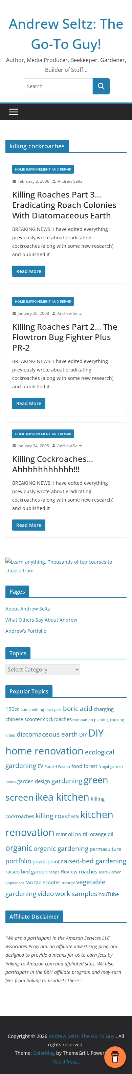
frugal (103, 766)
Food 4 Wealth (57, 766)
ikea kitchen (62, 797)
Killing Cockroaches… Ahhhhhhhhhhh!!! (52, 464)
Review (69, 871)
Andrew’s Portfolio (25, 631)
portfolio (18, 860)
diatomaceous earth (47, 734)
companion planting (91, 719)
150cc (12, 709)
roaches (88, 871)
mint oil (65, 834)
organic (18, 848)
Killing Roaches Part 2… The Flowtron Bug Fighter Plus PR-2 (64, 337)
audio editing (32, 709)
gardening (66, 780)
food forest (84, 766)
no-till (82, 834)
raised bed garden (26, 871)
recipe (54, 872)
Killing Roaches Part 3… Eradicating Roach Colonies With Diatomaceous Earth (64, 205)
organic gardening (61, 848)
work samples (76, 893)
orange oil (101, 834)
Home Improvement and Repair (43, 169)
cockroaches (57, 719)
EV (40, 766)
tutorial (68, 883)
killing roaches (57, 815)
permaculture (105, 849)
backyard (53, 709)
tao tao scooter (42, 882)
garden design (33, 781)
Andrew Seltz (70, 181)
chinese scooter (23, 719)
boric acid (77, 708)
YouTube (108, 894)
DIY (83, 734)
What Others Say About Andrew (41, 620)
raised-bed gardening (93, 860)
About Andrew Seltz (27, 608)
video (46, 893)
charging (104, 709)
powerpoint (46, 861)
